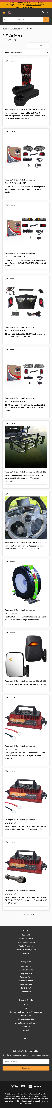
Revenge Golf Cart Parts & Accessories (26, 1012)
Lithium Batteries (26, 981)
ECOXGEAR (26, 988)
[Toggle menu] (3, 12)
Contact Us (26, 935)
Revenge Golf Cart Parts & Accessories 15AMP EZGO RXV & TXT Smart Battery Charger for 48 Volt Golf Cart (26, 900)
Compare (38, 45)
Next (33, 914)
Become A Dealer (26, 939)
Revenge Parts (26, 977)
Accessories (26, 966)
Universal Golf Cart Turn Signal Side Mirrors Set (26, 684)
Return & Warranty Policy (26, 950)
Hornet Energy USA (26, 1019)
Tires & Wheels (26, 984)
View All (26, 1030)
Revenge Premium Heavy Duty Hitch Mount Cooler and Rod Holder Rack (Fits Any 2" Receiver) (24, 478)
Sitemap (26, 953)
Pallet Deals (26, 992)
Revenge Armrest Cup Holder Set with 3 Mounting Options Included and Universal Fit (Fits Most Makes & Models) (25, 115)
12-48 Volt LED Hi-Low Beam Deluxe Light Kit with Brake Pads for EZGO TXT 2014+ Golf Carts (25, 189)
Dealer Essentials (26, 970)
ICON (26, 1004)
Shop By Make (26, 973)
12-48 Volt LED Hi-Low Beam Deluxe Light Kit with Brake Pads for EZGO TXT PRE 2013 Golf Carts (25, 263)
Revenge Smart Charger (26, 942)
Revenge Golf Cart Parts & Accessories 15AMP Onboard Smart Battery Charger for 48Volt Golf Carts (25, 755)
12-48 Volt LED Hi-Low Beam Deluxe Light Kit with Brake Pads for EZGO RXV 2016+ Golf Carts (25, 407)
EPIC (26, 1008)
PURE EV (26, 1026)
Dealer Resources (26, 946)
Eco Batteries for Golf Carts (26, 1023)
